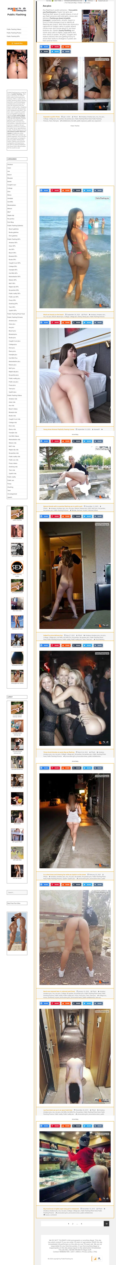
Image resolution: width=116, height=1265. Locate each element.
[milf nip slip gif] (17, 871)
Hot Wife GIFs (13, 273)
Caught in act (11, 185)
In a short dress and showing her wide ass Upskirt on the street (64, 875)
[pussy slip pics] (17, 640)
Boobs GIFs (12, 259)
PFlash (76, 117)
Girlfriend (51, 997)
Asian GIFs (12, 246)
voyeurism (97, 121)
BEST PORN (58, 1)
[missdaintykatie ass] (17, 762)
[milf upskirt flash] (17, 834)
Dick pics (12, 348)
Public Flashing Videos (14, 29)
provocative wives (82, 756)
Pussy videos (13, 463)
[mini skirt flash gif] (17, 780)
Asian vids (12, 402)
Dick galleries (13, 236)
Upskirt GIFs (13, 310)
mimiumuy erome (17, 805)
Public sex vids (13, 460)
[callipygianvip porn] (17, 585)
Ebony (9, 195)
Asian (9, 168)
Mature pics (12, 365)
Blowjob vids (13, 412)
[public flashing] (17, 513)
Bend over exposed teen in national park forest (59, 991)
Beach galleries (14, 229)
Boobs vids (12, 416)
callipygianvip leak (17, 665)
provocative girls (70, 756)
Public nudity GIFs (14, 293)
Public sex (10, 480)
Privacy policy (87, 1252)
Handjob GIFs (13, 270)
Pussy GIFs (12, 300)
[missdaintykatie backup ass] (17, 726)
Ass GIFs (11, 249)
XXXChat (90, 1)
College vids (13, 422)
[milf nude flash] (17, 853)
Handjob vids (13, 433)
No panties (10, 219)
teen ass (98, 997)
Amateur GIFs (13, 242)
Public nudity (11, 477)
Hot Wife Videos (14, 436)
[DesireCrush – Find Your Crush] (17, 64)
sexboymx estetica (17, 556)
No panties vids (14, 453)
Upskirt (9, 497)
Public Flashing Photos (14, 33)
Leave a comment (51, 1215)
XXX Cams (86, 3)
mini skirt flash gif (17, 787)
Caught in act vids (14, 419)
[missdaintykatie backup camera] (17, 708)
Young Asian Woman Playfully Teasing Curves (58, 429)
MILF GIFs (12, 283)
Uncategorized (12, 494)
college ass (102, 995)
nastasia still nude (17, 629)
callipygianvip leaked (17, 683)
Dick (8, 191)
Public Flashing (16, 14)
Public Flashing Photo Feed (16, 314)
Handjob (10, 198)
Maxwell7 (97, 429)
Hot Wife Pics (13, 358)
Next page (106, 1223)
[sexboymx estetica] (17, 549)
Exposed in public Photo (51, 117)
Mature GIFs (13, 280)
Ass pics (11, 327)
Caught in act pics (14, 341)
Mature (9, 208)
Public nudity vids (14, 456)
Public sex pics (13, 382)
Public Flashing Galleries (15, 225)
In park (85, 510)
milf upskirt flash (17, 842)
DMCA (78, 1252)
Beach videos (13, 409)
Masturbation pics (14, 361)
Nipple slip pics (13, 371)
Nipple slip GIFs (14, 287)
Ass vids (11, 405)
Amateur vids (13, 399)
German (79, 510)
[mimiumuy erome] (17, 798)
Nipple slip (10, 215)
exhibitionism (66, 121)
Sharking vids (13, 467)
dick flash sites (17, 610)
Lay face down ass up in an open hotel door (57, 1110)
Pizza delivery (100, 639)
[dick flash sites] (17, 603)
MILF (9, 212)
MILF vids (12, 446)
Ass (8, 171)
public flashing (17, 520)
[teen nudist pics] (17, 531)
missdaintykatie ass (17, 769)
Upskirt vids (12, 473)
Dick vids (12, 426)
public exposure (82, 121)
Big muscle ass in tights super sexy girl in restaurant (61, 1209)
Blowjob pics (13, 334)
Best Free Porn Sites (13, 903)
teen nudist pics (17, 538)
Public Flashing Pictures (15, 317)
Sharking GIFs (13, 303)
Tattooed (90, 510)
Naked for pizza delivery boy (53, 635)
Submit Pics (18, 43)
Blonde (74, 510)
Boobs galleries (13, 232)
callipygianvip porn (17, 592)
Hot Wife (10, 202)
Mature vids (12, 443)
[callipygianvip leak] (17, 658)
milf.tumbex (17, 823)
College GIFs (13, 266)
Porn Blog (10, 222)
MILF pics (12, 368)
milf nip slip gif (17, 878)
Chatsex (80, 3)
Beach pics (12, 331)
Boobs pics (12, 337)
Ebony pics (12, 351)
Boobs (9, 181)
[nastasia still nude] (17, 621)
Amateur (10, 164)
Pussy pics (12, 385)
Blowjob (10, 178)
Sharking (10, 487)
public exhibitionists (94, 756)
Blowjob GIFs (13, 256)
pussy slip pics (17, 647)
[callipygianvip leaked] (17, 676)
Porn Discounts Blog (70, 3)
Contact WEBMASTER (61, 1252)
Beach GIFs (12, 253)
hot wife (73, 121)
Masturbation (11, 205)
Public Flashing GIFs (13, 36)
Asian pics (12, 324)
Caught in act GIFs (15, 263)
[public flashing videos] (17, 567)
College (9, 188)
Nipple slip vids (13, 450)
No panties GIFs (14, 290)
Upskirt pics (12, 392)
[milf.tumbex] (17, 816)
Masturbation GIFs (14, 276)
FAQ (95, 1252)
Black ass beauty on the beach (53, 315)
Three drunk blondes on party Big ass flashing (58, 752)
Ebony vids (12, 429)
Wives (96, 510)
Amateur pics (13, 320)
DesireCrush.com (103, 1)
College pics (13, 344)
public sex (91, 121)
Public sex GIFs (13, 297)
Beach (9, 175)
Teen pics (12, 388)
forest (45, 997)
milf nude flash (17, 860)
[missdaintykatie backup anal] (17, 744)
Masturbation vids (14, 439)
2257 (72, 1252)
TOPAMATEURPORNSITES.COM (73, 1)
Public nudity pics (14, 378)
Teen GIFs (12, 307)
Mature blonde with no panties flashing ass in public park (62, 506)
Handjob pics (13, 354)
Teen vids (12, 470)
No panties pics (14, 375)
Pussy (9, 484)
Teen (9, 490)
